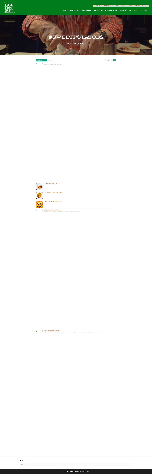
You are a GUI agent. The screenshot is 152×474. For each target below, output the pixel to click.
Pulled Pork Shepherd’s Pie (53, 201)
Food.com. (51, 193)
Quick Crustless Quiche (51, 330)
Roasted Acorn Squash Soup (53, 210)
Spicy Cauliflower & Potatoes (53, 192)
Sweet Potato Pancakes (51, 183)
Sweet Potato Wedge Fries (52, 63)
